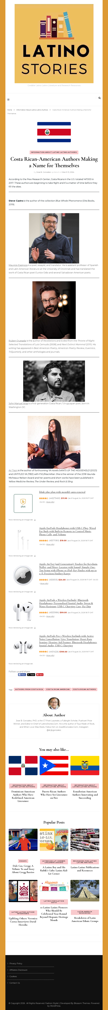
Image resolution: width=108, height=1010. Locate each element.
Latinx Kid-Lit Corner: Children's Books (54, 861)
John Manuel (16, 403)
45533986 (54, 612)
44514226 (54, 652)
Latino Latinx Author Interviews (23, 913)
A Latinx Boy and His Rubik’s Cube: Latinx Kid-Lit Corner (54, 870)
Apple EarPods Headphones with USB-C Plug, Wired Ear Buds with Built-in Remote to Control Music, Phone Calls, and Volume (67, 531)
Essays (23, 861)
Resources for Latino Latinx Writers (85, 861)
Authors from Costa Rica (29, 689)
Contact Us (14, 983)
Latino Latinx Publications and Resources (85, 869)
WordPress (55, 1006)
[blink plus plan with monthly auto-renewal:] (23, 504)
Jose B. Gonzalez (43, 172)
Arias (25, 403)
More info (50, 502)
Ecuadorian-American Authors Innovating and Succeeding (85, 794)
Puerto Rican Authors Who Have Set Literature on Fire (54, 794)
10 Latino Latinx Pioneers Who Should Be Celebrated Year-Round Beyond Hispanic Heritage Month (54, 914)
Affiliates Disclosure (18, 970)
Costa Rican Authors (84, 689)
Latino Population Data (54, 901)
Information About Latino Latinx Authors (54, 152)
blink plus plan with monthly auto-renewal (62, 492)
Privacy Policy (15, 963)
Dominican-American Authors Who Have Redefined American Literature (23, 796)
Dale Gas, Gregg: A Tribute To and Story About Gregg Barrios (23, 869)
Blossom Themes (82, 1003)
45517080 (54, 540)
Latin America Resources (85, 912)
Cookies (13, 976)
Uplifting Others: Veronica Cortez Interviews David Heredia (23, 921)
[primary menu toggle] (9, 99)
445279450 (55, 498)
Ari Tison (13, 470)
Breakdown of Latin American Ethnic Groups (84, 919)
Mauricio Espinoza (18, 265)
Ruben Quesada (17, 341)
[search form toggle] (100, 98)
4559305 (53, 580)
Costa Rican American (58, 689)
